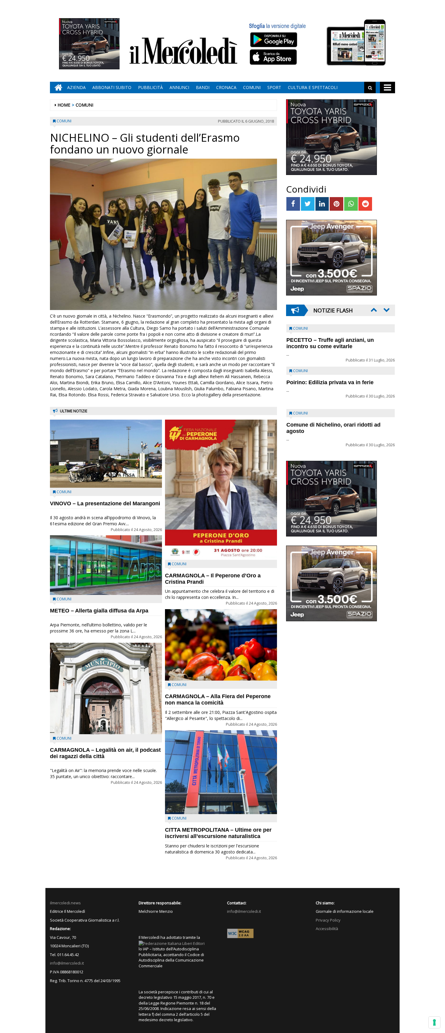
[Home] (57, 87)
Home (64, 105)
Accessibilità (327, 928)
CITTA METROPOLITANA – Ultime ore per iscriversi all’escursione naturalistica (218, 833)
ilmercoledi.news (65, 903)
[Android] (273, 39)
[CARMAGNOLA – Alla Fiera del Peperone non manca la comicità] (221, 645)
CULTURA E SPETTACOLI (313, 87)
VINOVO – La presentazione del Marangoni (105, 503)
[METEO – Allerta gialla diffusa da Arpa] (106, 565)
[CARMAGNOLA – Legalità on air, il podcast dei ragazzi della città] (106, 688)
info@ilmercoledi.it (67, 963)
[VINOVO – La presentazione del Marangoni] (106, 454)
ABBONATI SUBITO (111, 87)
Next (386, 309)
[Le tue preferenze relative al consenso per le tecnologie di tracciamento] (434, 1022)
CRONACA (226, 87)
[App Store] (274, 57)
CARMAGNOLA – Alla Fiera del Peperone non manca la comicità (218, 699)
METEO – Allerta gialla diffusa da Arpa (99, 611)
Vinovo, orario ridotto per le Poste (330, 340)
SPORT (274, 87)
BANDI (202, 87)
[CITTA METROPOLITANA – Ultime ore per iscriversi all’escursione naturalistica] (221, 772)
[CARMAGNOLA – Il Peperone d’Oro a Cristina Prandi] (221, 490)
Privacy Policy (328, 920)
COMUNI (252, 87)
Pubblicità (150, 87)
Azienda (76, 87)
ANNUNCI (179, 87)
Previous (373, 309)
